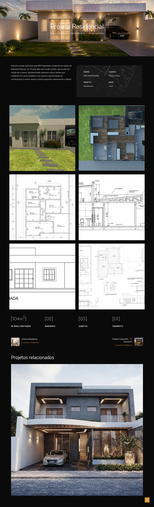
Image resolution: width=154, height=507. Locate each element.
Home (81, 1)
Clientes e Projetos (77, 33)
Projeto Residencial (77, 427)
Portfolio (104, 1)
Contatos (116, 1)
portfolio (62, 33)
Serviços (90, 1)
